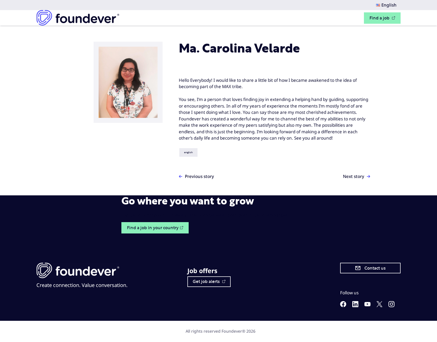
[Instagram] (391, 305)
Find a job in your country (153, 228)
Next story (353, 176)
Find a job (379, 18)
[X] (379, 305)
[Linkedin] (355, 305)
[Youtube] (367, 305)
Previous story (199, 176)
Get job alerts (207, 281)
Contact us (375, 268)
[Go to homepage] (77, 17)
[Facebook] (343, 305)
